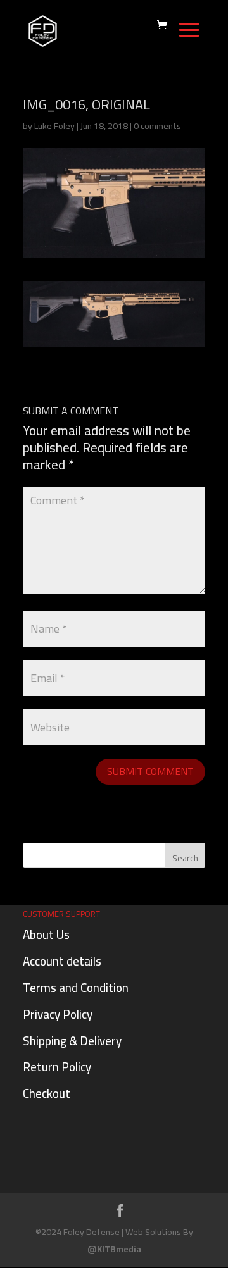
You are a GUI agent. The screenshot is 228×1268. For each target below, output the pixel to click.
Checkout (46, 1093)
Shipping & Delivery (72, 1040)
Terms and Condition (76, 987)
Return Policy (57, 1066)
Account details (62, 961)
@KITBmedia (114, 1249)
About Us (46, 934)
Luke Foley (54, 126)
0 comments (157, 126)
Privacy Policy (57, 1014)
